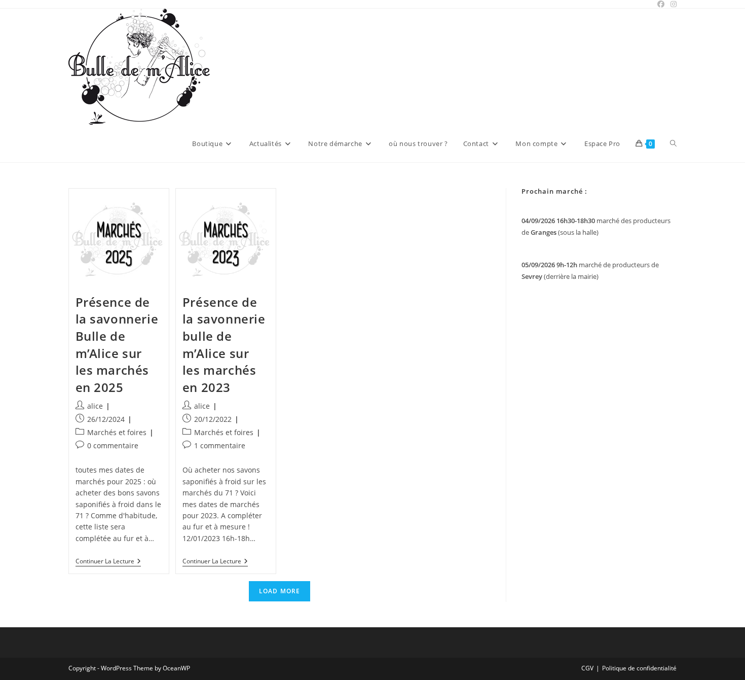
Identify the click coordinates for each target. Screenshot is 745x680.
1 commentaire (219, 445)
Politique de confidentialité (639, 668)
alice (95, 406)
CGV (587, 668)
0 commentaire (112, 445)
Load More (280, 591)
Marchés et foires (116, 432)
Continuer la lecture (108, 562)
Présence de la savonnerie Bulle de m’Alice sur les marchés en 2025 (117, 345)
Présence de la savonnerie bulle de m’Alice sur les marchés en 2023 (224, 345)
